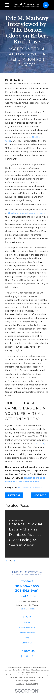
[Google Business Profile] (27, 656)
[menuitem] (20, 683)
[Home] (26, 5)
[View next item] (15, 561)
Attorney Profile (27, 627)
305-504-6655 (27, 586)
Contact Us (27, 643)
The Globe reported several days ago (26, 213)
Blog (27, 637)
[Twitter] (32, 656)
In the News (36, 487)
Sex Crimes (23, 487)
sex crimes (39, 443)
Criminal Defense (27, 632)
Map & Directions (27, 609)
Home (27, 622)
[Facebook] (21, 656)
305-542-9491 (27, 590)
